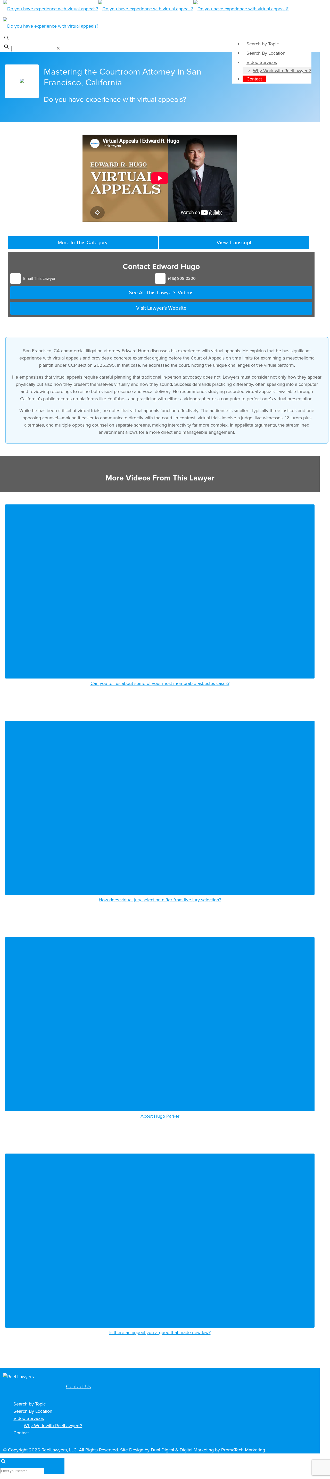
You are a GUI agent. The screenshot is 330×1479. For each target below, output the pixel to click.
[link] (58, 48)
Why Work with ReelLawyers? (53, 1425)
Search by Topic (29, 1404)
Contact (21, 1432)
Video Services (28, 1418)
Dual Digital (162, 1450)
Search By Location (32, 1411)
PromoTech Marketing (243, 1450)
